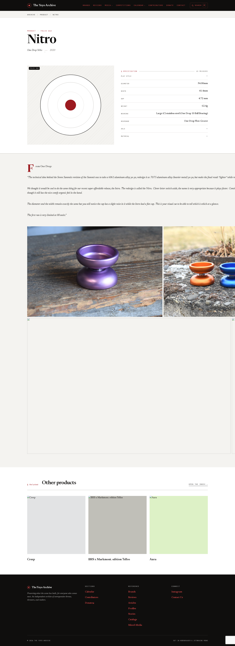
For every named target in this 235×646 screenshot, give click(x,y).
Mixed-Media (135, 625)
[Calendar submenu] (145, 5)
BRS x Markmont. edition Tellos (109, 559)
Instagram (176, 592)
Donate (88, 603)
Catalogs (132, 620)
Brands (132, 592)
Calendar (89, 592)
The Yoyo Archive (44, 5)
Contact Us (177, 597)
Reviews (132, 597)
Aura (153, 559)
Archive (31, 15)
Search (200, 5)
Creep (31, 559)
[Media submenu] (112, 5)
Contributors (91, 597)
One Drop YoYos (34, 50)
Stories (131, 614)
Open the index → (198, 484)
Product (44, 15)
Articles (132, 603)
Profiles (132, 609)
